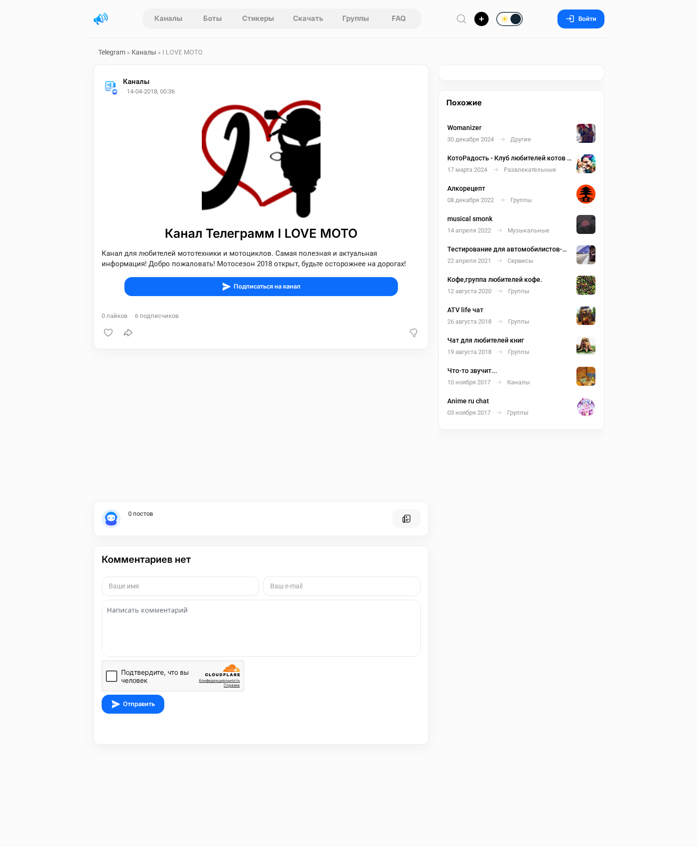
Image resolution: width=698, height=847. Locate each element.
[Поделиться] (128, 332)
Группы (355, 18)
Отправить (139, 703)
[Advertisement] (261, 425)
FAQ (399, 18)
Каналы (168, 18)
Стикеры (258, 18)
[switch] (479, 19)
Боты (212, 18)
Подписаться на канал (267, 286)
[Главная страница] (101, 19)
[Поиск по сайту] (461, 18)
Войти (587, 18)
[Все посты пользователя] (406, 518)
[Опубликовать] (481, 19)
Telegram (111, 52)
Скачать (308, 18)
